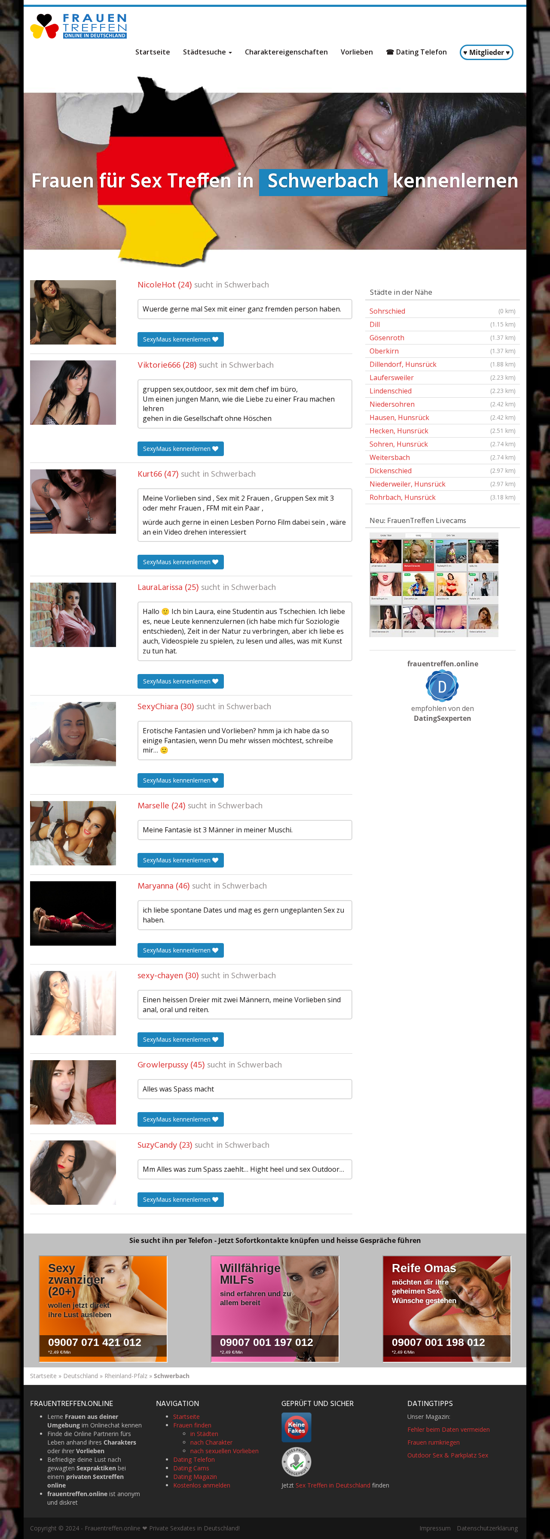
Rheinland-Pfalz (125, 1376)
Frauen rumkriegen (433, 1442)
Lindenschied (443, 391)
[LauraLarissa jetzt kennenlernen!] (73, 615)
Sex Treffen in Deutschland (333, 1485)
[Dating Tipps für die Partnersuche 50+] (443, 685)
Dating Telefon (194, 1459)
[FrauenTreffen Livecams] (434, 584)
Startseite (152, 52)
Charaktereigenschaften (286, 52)
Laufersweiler (443, 377)
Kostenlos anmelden (201, 1485)
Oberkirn (443, 351)
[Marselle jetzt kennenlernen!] (73, 833)
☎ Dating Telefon (416, 52)
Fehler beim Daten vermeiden (448, 1429)
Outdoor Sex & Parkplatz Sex (447, 1455)
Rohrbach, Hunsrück (443, 497)
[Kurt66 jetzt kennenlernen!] (73, 501)
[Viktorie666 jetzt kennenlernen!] (73, 392)
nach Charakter (211, 1442)
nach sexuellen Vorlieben (224, 1451)
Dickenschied (443, 470)
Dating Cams (191, 1468)
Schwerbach (246, 285)
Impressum (435, 1528)
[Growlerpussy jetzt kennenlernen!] (73, 1092)
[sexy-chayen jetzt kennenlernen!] (73, 1003)
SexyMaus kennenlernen (177, 339)
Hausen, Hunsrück (443, 417)
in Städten (204, 1434)
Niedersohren (443, 404)
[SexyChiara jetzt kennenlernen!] (73, 734)
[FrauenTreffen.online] (79, 26)
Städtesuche (205, 52)
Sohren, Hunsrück (443, 444)
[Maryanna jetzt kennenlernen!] (73, 913)
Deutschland (80, 1376)
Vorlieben (357, 52)
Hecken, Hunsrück (443, 430)
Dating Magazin (195, 1476)
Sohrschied (443, 311)
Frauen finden (192, 1425)
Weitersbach (443, 457)
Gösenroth (443, 337)
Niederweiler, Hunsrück (443, 484)
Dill (443, 324)
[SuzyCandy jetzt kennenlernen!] (73, 1172)
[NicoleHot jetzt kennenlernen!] (73, 312)
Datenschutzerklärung (487, 1528)
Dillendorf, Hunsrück (443, 364)
